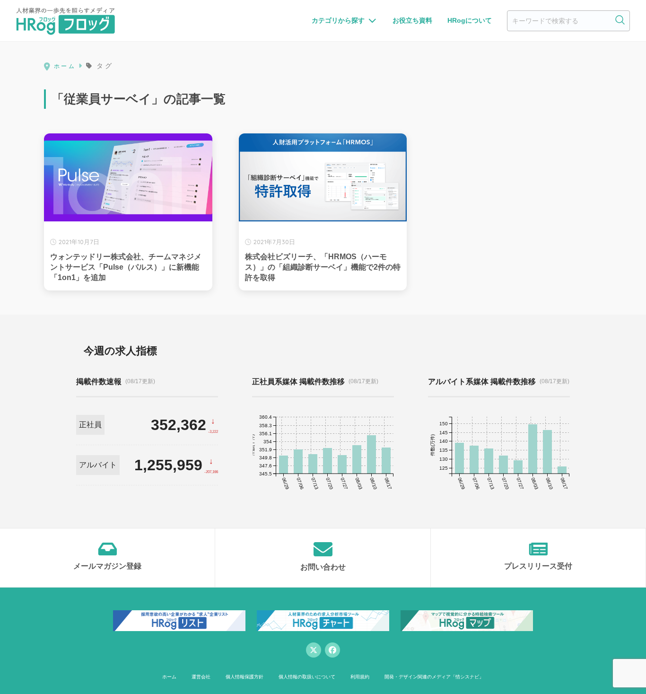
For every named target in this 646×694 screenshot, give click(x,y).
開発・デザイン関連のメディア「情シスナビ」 (434, 676)
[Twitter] (313, 650)
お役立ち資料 (412, 20)
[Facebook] (332, 650)
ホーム (169, 676)
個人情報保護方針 (244, 676)
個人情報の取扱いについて (307, 676)
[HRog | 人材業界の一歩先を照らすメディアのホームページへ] (65, 20)
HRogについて (469, 20)
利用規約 (359, 676)
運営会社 (201, 676)
